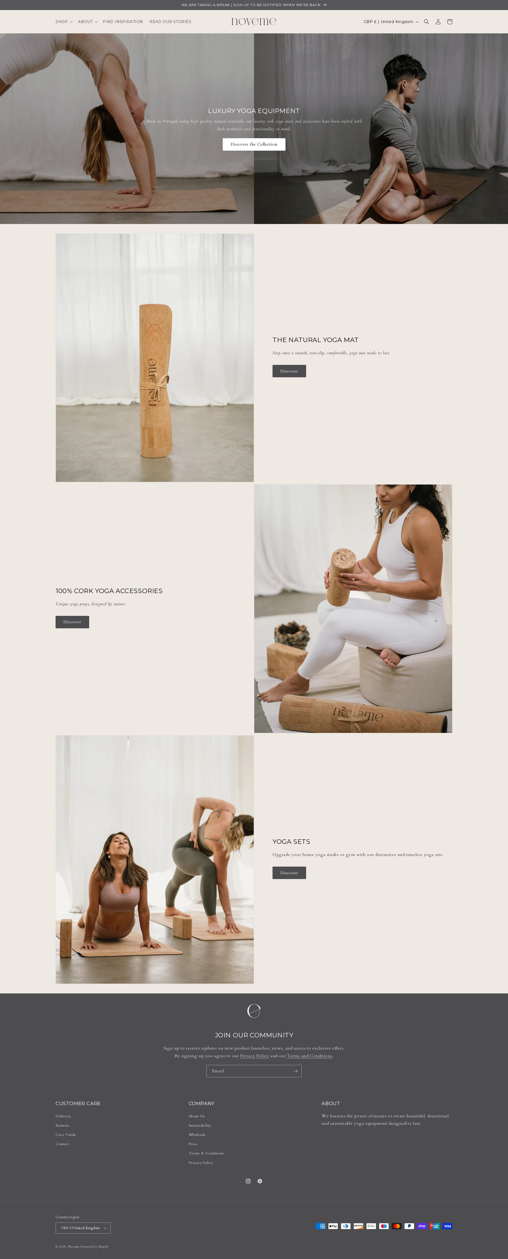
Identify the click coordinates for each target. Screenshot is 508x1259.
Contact (62, 1143)
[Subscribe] (295, 1071)
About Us (197, 1116)
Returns (62, 1125)
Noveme (74, 1247)
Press (193, 1143)
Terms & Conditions (207, 1153)
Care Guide (66, 1134)
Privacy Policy (254, 1056)
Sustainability (200, 1125)
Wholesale (197, 1134)
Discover (289, 371)
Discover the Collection (254, 144)
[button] (63, 21)
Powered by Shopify (95, 1247)
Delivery (63, 1116)
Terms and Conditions (309, 1056)
